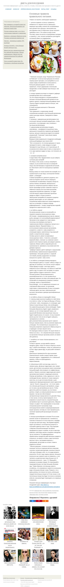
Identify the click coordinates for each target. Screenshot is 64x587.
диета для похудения (42, 492)
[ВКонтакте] (33, 501)
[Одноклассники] (45, 501)
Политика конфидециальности (26, 580)
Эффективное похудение (30, 9)
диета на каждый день (47, 490)
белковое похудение (52, 492)
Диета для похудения (32, 3)
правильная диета (38, 490)
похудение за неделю (43, 494)
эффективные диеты (34, 494)
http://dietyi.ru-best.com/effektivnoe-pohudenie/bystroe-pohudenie (45, 486)
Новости (16, 9)
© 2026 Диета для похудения (9, 578)
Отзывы (53, 9)
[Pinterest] (39, 501)
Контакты (22, 578)
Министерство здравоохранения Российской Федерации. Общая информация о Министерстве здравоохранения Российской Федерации (14, 54)
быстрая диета (55, 490)
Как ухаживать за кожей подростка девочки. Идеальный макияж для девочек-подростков (14, 26)
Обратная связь (41, 578)
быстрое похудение (34, 492)
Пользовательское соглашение (31, 578)
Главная (8, 9)
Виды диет (45, 9)
